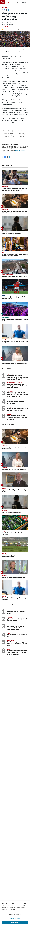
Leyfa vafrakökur (15, 922)
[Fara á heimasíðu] (6, 2)
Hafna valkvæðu (15, 918)
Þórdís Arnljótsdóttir (6, 23)
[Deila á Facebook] (4, 10)
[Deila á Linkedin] (8, 10)
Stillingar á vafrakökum (15, 914)
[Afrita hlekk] (2, 10)
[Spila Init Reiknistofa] (15, 39)
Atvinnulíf (4, 7)
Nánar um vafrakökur (10, 909)
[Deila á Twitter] (6, 10)
